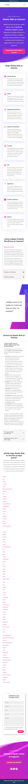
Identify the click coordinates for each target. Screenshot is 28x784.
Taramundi (5, 662)
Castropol (5, 518)
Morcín (4, 576)
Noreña (4, 587)
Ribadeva (5, 624)
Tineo (4, 667)
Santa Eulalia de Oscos (7, 642)
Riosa (4, 629)
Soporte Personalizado (13, 126)
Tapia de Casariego (7, 660)
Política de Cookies (17, 780)
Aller (4, 479)
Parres (4, 594)
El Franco (5, 537)
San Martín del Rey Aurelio (8, 637)
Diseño (9, 93)
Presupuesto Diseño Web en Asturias (14, 51)
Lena (4, 564)
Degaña (4, 534)
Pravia (4, 614)
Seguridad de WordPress (13, 109)
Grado (4, 544)
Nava (4, 582)
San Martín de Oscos (7, 635)
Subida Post (10, 183)
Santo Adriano (6, 645)
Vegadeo (4, 672)
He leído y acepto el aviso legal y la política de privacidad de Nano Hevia (13, 728)
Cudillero (4, 532)
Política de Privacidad (8, 780)
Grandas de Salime (7, 546)
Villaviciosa (5, 677)
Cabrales (4, 496)
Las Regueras (5, 559)
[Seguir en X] (11, 769)
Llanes (4, 569)
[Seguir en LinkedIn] (14, 769)
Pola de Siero (5, 609)
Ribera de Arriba (6, 626)
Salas (4, 631)
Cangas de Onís (6, 506)
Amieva (4, 481)
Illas (3, 554)
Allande (4, 476)
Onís (4, 589)
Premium (9, 146)
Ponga (4, 612)
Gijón (4, 539)
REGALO (9, 217)
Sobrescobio (5, 652)
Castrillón (5, 516)
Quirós (4, 619)
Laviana (4, 561)
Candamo (5, 501)
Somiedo (4, 655)
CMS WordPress (11, 76)
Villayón (4, 679)
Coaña (4, 521)
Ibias (4, 549)
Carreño (4, 511)
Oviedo (4, 592)
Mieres (4, 574)
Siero (4, 650)
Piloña (4, 602)
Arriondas (5, 484)
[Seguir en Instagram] (17, 769)
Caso (4, 513)
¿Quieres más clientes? (14, 762)
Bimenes (4, 491)
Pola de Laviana (6, 604)
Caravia (4, 508)
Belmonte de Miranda (7, 489)
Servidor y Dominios (12, 199)
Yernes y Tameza (6, 682)
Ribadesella (5, 622)
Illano (4, 551)
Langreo (4, 556)
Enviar (21, 731)
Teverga (4, 665)
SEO (8, 165)
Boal (4, 494)
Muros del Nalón (6, 579)
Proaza (4, 617)
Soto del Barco (6, 657)
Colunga (4, 523)
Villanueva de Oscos (7, 674)
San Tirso (5, 640)
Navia (4, 584)
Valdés (4, 670)
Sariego (4, 647)
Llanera (4, 566)
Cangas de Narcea (6, 503)
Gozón (4, 542)
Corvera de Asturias (7, 526)
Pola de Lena (5, 607)
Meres (4, 571)
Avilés (4, 486)
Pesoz (4, 599)
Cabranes (5, 498)
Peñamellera (5, 597)
